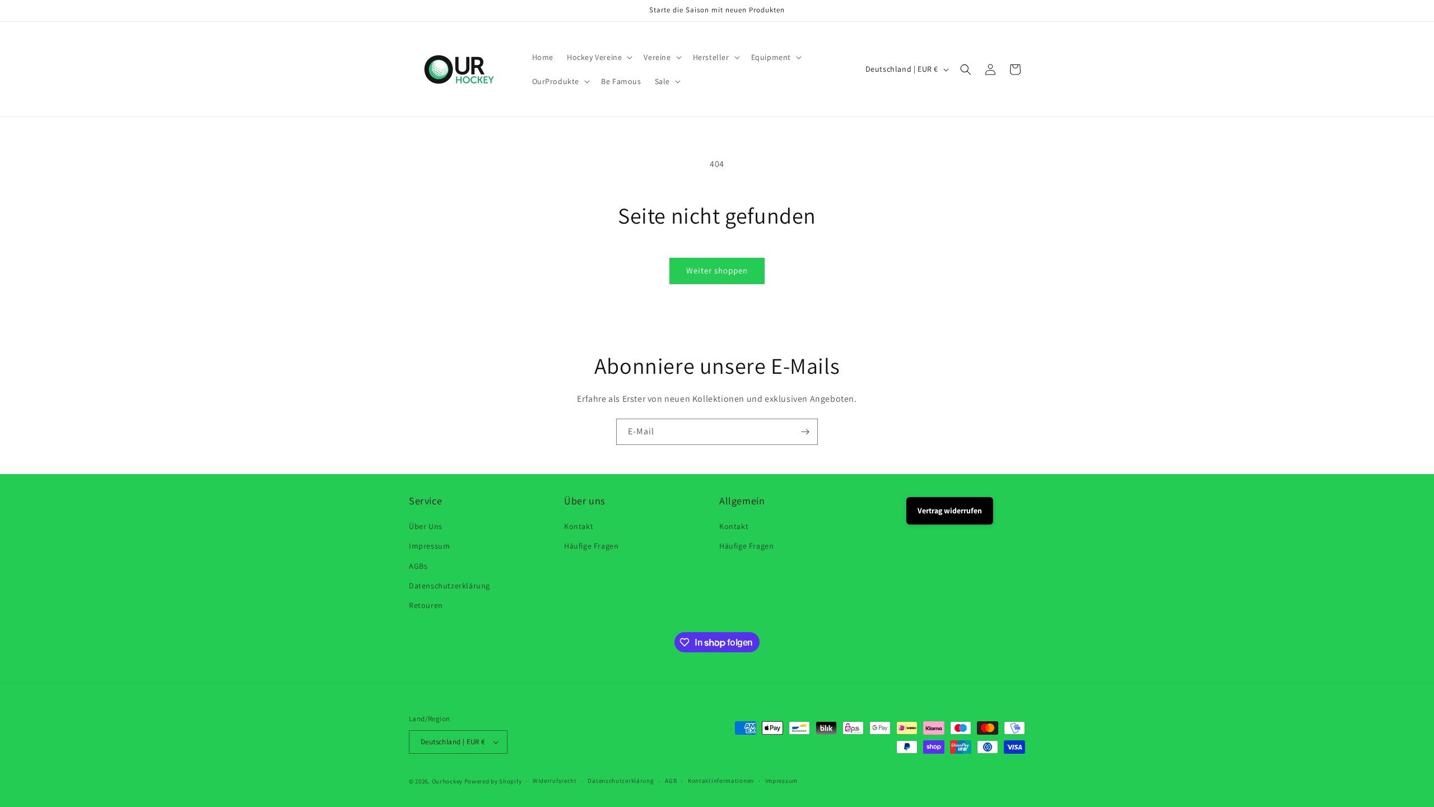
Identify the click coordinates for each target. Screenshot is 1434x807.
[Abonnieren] (805, 432)
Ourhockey (447, 781)
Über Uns (426, 526)
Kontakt (578, 526)
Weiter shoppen (717, 270)
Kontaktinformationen (721, 781)
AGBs (418, 566)
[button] (598, 57)
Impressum (429, 546)
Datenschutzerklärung (449, 586)
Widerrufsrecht (555, 781)
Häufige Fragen (591, 546)
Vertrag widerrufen (950, 510)
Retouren (426, 605)
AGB (671, 781)
